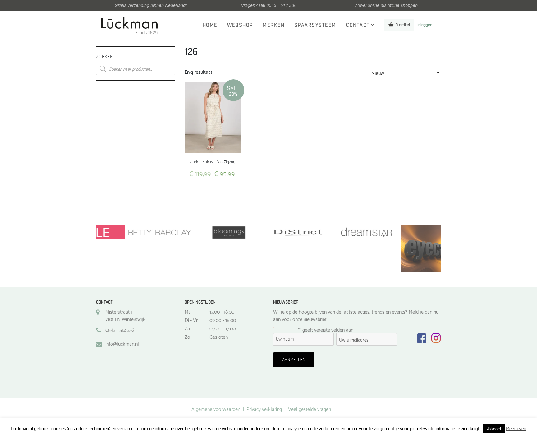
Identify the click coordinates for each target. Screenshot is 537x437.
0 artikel (403, 25)
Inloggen (424, 25)
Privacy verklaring (264, 408)
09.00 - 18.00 (222, 319)
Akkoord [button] (494, 428)
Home (210, 25)
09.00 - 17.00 (222, 328)
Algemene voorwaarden (215, 408)
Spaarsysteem (315, 25)
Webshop (240, 25)
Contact (358, 25)
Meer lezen (516, 428)
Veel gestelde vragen (309, 408)
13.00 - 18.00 (221, 311)
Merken (273, 25)
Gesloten (218, 336)
